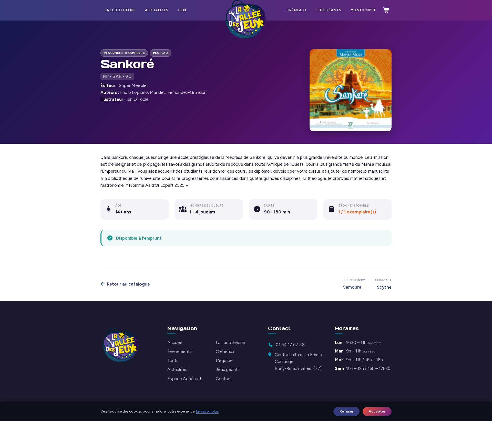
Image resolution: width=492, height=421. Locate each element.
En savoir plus (207, 411)
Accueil (174, 342)
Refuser (346, 411)
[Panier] (386, 10)
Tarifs (172, 360)
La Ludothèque (120, 10)
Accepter (377, 411)
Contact (224, 378)
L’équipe (224, 360)
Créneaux (296, 10)
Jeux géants (328, 10)
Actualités (156, 10)
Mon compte (363, 10)
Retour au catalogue (128, 284)
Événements (179, 351)
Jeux (181, 10)
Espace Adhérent (184, 378)
